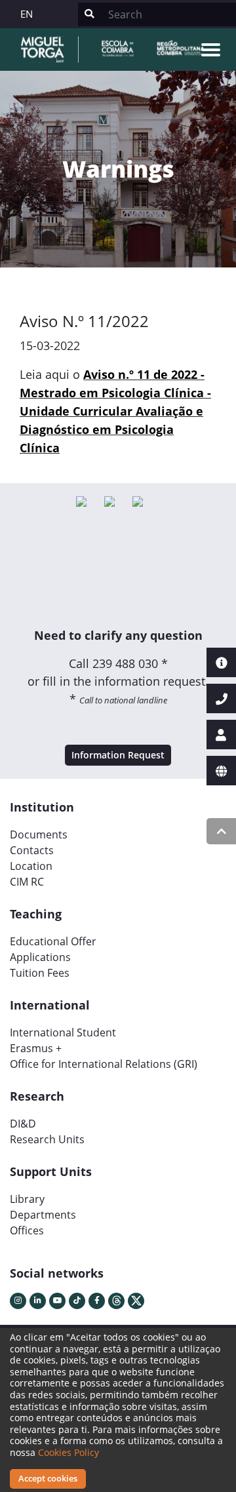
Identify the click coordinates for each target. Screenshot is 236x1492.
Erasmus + (36, 1048)
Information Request (118, 755)
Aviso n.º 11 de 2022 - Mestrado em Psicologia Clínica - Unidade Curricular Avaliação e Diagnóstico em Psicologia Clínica (115, 411)
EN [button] (26, 13)
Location (31, 866)
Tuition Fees (39, 973)
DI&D (23, 1123)
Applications (40, 957)
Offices (27, 1230)
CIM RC (27, 881)
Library (27, 1199)
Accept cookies (47, 1478)
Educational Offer (53, 941)
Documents (39, 834)
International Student (63, 1032)
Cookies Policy (68, 1452)
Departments (43, 1214)
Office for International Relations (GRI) (103, 1064)
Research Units (47, 1139)
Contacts (32, 850)
